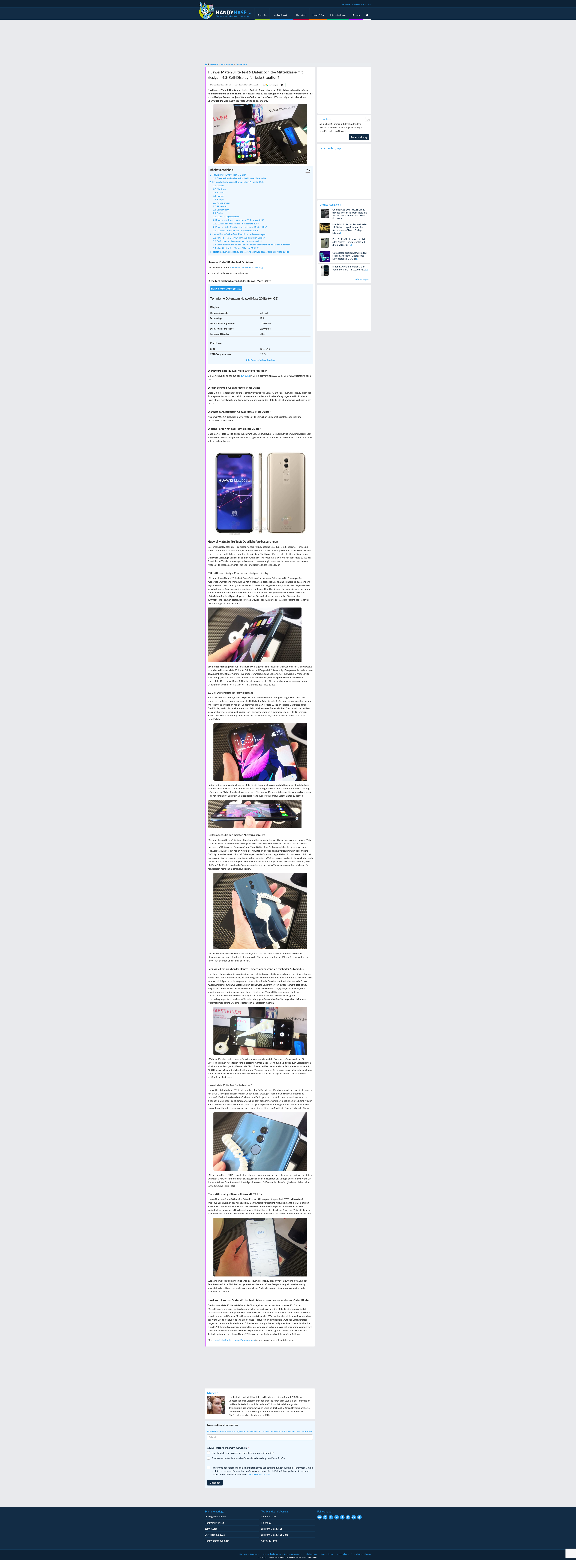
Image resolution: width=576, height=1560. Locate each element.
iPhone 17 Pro (268, 1516)
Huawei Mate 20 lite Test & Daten (229, 174)
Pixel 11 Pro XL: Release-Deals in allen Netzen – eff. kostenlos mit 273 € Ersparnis (349, 241)
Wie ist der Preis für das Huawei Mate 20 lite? (239, 223)
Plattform (221, 189)
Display (220, 185)
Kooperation (342, 1554)
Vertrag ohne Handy (215, 1516)
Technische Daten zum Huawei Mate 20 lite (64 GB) (238, 181)
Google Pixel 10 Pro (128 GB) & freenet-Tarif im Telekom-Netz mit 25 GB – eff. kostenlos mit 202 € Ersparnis (349, 214)
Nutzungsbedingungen (272, 1554)
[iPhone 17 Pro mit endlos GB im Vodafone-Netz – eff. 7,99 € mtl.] (325, 270)
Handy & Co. (318, 15)
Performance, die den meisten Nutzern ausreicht (239, 241)
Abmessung (222, 206)
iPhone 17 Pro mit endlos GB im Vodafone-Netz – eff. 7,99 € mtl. (348, 268)
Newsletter (346, 4)
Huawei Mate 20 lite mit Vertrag (246, 267)
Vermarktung (223, 209)
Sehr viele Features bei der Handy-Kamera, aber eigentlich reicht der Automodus (254, 244)
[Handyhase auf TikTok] (359, 1517)
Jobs (369, 4)
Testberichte (241, 64)
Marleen (212, 1393)
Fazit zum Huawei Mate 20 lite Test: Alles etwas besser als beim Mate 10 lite (250, 251)
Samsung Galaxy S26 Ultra (274, 1534)
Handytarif (301, 15)
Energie (220, 199)
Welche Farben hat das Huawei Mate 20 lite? (238, 230)
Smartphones (226, 64)
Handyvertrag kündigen (217, 1540)
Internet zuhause (338, 15)
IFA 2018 (245, 375)
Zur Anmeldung (359, 137)
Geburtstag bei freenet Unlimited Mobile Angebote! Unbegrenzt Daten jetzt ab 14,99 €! (349, 255)
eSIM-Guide (211, 1528)
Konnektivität (223, 203)
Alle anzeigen (362, 279)
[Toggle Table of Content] (306, 170)
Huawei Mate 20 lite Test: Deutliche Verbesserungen (239, 234)
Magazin (356, 15)
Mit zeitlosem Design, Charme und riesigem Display (241, 237)
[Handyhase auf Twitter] (336, 1517)
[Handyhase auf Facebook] (342, 1517)
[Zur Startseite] (206, 64)
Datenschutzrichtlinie (259, 1474)
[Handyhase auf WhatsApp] (331, 1517)
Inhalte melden (311, 1554)
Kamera (220, 196)
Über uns (243, 1554)
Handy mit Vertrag (281, 15)
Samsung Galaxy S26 (271, 1528)
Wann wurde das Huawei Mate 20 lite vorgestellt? (241, 220)
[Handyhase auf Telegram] (325, 1517)
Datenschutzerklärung (293, 1554)
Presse (330, 1554)
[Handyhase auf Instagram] (348, 1517)
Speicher (221, 192)
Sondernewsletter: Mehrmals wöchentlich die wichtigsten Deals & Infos (248, 1458)
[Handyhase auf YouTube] (353, 1517)
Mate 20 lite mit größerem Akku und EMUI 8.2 (238, 248)
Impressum (254, 1554)
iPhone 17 (266, 1522)
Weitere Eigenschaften (228, 216)
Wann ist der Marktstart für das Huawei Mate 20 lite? (242, 227)
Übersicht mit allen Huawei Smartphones (234, 1340)
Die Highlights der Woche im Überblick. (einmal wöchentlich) (243, 1452)
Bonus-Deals (359, 4)
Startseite (262, 15)
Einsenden (215, 1482)
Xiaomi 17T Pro (269, 1540)
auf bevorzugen (270, 85)
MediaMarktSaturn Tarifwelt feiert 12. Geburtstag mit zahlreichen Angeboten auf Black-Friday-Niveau (350, 228)
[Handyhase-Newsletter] (319, 1517)
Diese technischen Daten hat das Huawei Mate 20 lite (241, 178)
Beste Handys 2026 (215, 1534)
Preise (220, 213)
